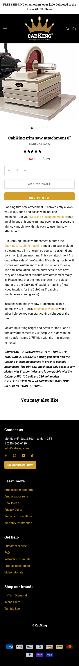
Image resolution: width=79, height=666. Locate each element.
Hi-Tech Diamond (15, 595)
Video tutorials (13, 572)
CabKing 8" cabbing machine (23, 245)
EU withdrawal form (20, 465)
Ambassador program (18, 490)
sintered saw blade (45, 309)
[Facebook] (5, 455)
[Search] (67, 28)
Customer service (15, 546)
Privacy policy (13, 509)
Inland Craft (12, 602)
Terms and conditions (18, 516)
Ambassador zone (16, 496)
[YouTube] (23, 455)
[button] (33, 151)
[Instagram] (14, 455)
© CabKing (39, 625)
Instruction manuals (17, 559)
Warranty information (18, 523)
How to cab (11, 503)
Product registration (17, 566)
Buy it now (39, 198)
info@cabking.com (16, 448)
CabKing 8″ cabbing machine (49, 217)
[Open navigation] (5, 28)
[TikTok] (32, 455)
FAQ (7, 552)
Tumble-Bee (12, 608)
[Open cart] (74, 28)
